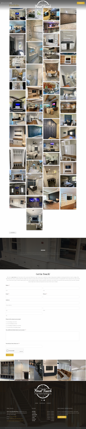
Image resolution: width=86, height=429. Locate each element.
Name (7, 285)
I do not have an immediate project (14, 327)
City (6, 310)
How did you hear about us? (13, 343)
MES (80, 427)
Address (8, 300)
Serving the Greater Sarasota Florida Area (15, 420)
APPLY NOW (62, 417)
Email (7, 294)
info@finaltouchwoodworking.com (16, 418)
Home (36, 15)
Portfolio (42, 15)
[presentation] (15, 351)
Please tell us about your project (13, 319)
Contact (49, 15)
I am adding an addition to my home (14, 325)
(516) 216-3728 (5, 3)
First (6, 290)
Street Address (9, 305)
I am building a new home (12, 321)
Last (44, 290)
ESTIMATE (81, 3)
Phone (45, 294)
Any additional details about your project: (16, 330)
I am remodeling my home (12, 323)
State (44, 310)
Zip (6, 315)
